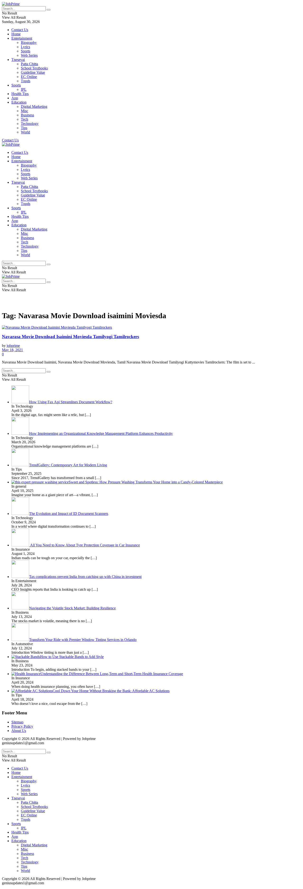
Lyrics (25, 47)
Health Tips (20, 94)
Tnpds (25, 81)
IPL (24, 89)
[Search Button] (48, 9)
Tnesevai (18, 60)
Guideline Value (33, 72)
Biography (29, 43)
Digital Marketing (34, 106)
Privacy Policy (22, 726)
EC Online (29, 77)
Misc (24, 111)
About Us (18, 731)
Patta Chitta (29, 64)
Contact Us (19, 30)
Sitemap (17, 722)
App (14, 98)
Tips (24, 128)
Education (19, 102)
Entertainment (21, 38)
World (25, 132)
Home (16, 34)
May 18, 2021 (12, 350)
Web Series (29, 55)
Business (27, 115)
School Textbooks (34, 68)
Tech (24, 119)
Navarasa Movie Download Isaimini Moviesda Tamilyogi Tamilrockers (70, 336)
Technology (30, 124)
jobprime (13, 346)
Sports (25, 51)
